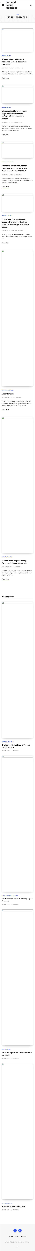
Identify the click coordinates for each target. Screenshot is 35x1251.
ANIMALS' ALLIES (7, 215)
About (11, 1236)
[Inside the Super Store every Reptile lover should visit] (17, 977)
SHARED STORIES (7, 1203)
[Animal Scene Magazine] (13, 5)
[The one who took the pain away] (17, 1131)
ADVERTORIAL (6, 1049)
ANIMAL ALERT (6, 55)
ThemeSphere (14, 1242)
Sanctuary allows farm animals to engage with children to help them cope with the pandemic (14, 168)
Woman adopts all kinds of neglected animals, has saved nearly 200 (14, 61)
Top (18, 1247)
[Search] (31, 5)
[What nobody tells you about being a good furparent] (17, 824)
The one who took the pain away (13, 1206)
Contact (23, 1236)
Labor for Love (8, 394)
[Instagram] (20, 1230)
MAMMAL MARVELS (8, 162)
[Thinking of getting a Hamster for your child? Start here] (17, 670)
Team (16, 1236)
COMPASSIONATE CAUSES (10, 895)
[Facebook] (15, 1230)
